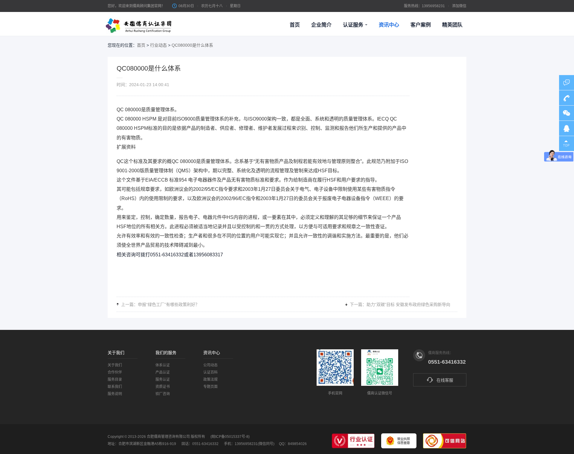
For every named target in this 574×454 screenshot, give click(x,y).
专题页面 (210, 387)
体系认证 (162, 365)
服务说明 (115, 394)
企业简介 (321, 25)
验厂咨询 (162, 394)
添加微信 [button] (459, 6)
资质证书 (162, 387)
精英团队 (452, 25)
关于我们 (115, 365)
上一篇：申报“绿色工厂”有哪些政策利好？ (160, 304)
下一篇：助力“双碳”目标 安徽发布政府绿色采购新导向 (400, 304)
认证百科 (210, 372)
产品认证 (162, 372)
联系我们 (115, 387)
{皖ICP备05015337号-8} (230, 437)
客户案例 (420, 25)
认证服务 (353, 25)
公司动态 (210, 365)
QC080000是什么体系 (192, 45)
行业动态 (158, 45)
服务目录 (115, 379)
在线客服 (444, 380)
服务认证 (162, 379)
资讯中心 (389, 25)
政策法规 (210, 379)
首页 (295, 25)
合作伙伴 (115, 372)
